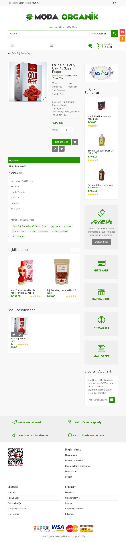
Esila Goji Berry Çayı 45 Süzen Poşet (30, 226)
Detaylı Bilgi (101, 241)
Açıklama (14, 160)
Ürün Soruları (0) (17, 166)
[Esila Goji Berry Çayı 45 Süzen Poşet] (44, 99)
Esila (70, 83)
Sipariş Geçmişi (72, 498)
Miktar (55, 130)
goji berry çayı (19, 231)
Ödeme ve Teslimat (74, 460)
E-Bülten (69, 514)
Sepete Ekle (61, 141)
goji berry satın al (60, 231)
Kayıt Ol (35, 3)
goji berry (55, 226)
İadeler (68, 503)
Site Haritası (13, 514)
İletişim (68, 477)
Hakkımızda (71, 455)
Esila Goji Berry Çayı (21, 53)
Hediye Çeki (13, 498)
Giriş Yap (23, 3)
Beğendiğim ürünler (74, 508)
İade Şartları (71, 471)
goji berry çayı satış (39, 231)
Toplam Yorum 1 (71, 76)
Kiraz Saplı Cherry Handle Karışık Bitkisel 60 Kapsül (23, 291)
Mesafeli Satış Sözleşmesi (78, 466)
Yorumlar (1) (15, 172)
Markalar (12, 492)
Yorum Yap (58, 78)
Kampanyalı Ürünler (17, 508)
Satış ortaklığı (14, 503)
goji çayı (67, 226)
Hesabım (69, 492)
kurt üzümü (18, 236)
